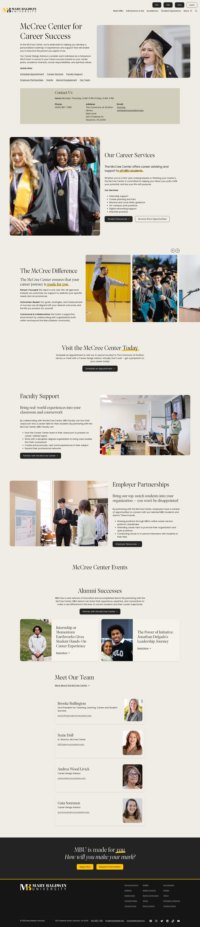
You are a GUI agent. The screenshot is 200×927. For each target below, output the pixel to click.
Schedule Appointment (32, 74)
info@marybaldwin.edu (114, 921)
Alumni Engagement (66, 80)
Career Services (55, 74)
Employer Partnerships (31, 80)
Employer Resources (126, 544)
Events (49, 80)
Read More (61, 653)
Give (180, 5)
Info (157, 5)
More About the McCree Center (71, 685)
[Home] (19, 10)
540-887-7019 (97, 921)
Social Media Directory (136, 921)
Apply (192, 5)
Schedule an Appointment (98, 368)
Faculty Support (74, 74)
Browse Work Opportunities (152, 218)
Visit (168, 5)
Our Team (85, 80)
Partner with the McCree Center (39, 455)
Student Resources (117, 218)
